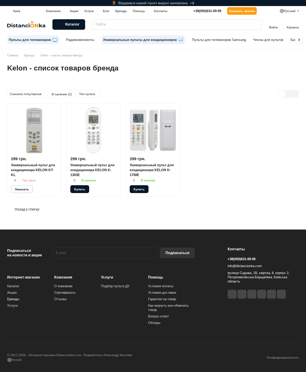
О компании (63, 286)
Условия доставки (162, 292)
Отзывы (60, 299)
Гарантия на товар (162, 299)
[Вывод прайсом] (295, 94)
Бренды (13, 299)
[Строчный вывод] (288, 94)
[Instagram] (241, 294)
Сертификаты (64, 292)
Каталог (13, 286)
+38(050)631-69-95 (207, 11)
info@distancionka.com (245, 266)
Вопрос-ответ (158, 316)
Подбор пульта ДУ (115, 286)
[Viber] (271, 294)
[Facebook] (232, 294)
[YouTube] (261, 294)
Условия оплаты (160, 286)
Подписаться (177, 253)
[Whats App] (281, 294)
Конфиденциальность (283, 357)
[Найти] (256, 24)
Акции (12, 292)
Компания (63, 277)
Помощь (155, 277)
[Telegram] (251, 294)
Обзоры (154, 323)
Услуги (12, 305)
